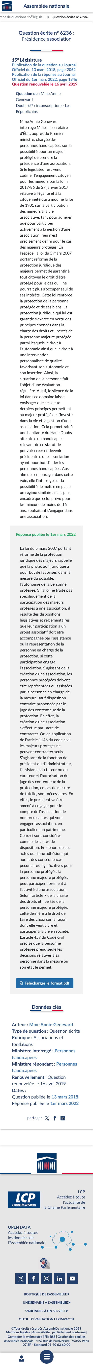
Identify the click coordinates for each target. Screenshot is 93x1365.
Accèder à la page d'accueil (7, 6)
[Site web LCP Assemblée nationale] (46, 1200)
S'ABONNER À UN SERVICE (45, 1311)
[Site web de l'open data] (46, 1235)
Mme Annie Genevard (51, 1025)
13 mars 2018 (65, 1097)
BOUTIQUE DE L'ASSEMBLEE (45, 1294)
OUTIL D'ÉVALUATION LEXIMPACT (45, 1319)
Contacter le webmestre (25, 1336)
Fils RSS (49, 1336)
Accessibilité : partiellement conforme (59, 1332)
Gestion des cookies (72, 1336)
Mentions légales (18, 1332)
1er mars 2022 (64, 1103)
